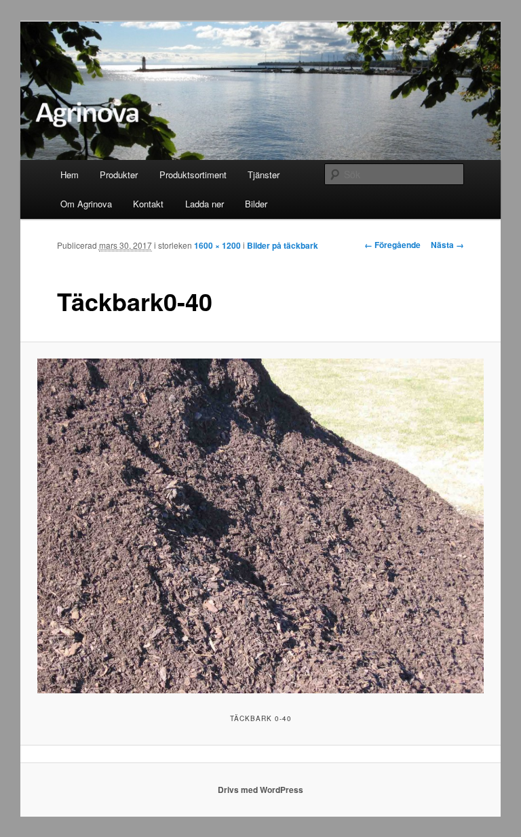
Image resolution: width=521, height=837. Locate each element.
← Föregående (392, 245)
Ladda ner (204, 203)
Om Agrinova (86, 203)
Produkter (119, 174)
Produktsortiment (193, 174)
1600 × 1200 (217, 245)
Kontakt (148, 203)
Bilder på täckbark (282, 245)
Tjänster (263, 174)
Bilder (256, 203)
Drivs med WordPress (260, 789)
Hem (69, 174)
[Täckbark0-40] (260, 526)
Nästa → (447, 245)
